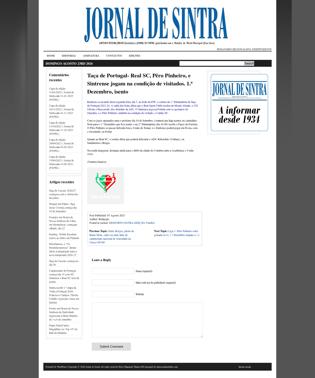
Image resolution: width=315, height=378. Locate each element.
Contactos (114, 56)
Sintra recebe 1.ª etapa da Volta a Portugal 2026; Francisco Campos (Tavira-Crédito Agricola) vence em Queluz (64, 295)
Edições (134, 56)
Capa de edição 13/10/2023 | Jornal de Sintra (61, 126)
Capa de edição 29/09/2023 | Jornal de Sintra (61, 143)
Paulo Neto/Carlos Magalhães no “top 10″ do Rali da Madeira (63, 328)
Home (51, 56)
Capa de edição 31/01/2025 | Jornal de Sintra (61, 92)
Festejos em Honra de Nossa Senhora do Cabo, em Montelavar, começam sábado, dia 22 (63, 222)
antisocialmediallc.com (167, 366)
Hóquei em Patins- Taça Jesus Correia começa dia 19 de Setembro (63, 207)
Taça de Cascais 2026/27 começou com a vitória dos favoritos (63, 194)
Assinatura (91, 56)
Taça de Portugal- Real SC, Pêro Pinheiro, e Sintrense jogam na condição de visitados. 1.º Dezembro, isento (140, 83)
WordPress (62, 366)
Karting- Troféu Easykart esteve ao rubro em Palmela (64, 236)
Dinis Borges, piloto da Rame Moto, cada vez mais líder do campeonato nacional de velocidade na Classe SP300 (111, 236)
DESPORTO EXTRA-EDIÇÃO (127, 222)
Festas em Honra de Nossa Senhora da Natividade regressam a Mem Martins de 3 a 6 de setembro (63, 313)
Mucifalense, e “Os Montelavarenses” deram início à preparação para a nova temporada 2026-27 (63, 249)
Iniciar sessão (245, 366)
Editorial (69, 56)
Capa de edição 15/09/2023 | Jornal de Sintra (61, 160)
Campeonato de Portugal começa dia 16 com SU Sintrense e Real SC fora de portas (64, 276)
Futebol (150, 222)
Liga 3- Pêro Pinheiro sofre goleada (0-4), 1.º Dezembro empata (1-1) (176, 233)
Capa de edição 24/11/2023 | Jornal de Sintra (61, 109)
